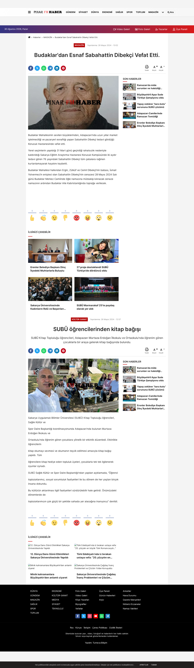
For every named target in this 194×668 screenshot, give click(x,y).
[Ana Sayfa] (29, 37)
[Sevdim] (54, 213)
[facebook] (30, 68)
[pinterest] (63, 68)
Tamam (154, 665)
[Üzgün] (110, 213)
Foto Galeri (144, 29)
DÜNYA (95, 12)
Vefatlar (79, 608)
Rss (72, 627)
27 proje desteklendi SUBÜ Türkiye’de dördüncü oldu (92, 269)
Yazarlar (162, 29)
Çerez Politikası (99, 627)
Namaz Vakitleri (130, 608)
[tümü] (163, 12)
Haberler (37, 37)
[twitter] (37, 68)
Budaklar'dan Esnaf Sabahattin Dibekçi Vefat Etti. (76, 37)
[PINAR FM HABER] (48, 12)
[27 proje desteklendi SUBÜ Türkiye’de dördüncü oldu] (96, 251)
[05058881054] (102, 616)
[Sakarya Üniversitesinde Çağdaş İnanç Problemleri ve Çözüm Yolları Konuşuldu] (96, 567)
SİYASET (83, 12)
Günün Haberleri (107, 595)
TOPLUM (140, 12)
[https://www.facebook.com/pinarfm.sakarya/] (77, 616)
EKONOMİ (107, 12)
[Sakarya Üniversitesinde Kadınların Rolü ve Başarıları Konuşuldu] (50, 289)
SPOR (130, 12)
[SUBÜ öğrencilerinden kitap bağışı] (73, 385)
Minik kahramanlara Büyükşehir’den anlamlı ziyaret (48, 576)
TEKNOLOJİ (57, 608)
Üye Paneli (181, 29)
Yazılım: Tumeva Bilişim (96, 643)
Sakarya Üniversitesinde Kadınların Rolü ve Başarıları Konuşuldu (47, 307)
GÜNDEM (70, 12)
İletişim (87, 627)
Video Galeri (123, 29)
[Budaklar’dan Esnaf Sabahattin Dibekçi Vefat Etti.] (73, 102)
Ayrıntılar (144, 665)
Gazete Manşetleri (132, 600)
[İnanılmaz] (99, 213)
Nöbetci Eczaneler (132, 604)
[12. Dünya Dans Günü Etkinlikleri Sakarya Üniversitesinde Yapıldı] (50, 547)
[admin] (108, 616)
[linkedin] (56, 68)
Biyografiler (80, 604)
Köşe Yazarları (82, 600)
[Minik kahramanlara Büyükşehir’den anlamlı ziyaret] (50, 567)
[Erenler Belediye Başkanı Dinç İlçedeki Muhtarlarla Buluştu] (50, 251)
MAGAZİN (153, 12)
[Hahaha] (88, 213)
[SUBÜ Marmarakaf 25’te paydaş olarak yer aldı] (96, 289)
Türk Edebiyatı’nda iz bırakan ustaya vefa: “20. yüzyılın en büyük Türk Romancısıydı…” (94, 556)
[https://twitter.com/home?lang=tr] (84, 616)
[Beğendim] (32, 213)
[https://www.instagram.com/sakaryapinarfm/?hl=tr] (89, 616)
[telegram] (50, 68)
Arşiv (101, 600)
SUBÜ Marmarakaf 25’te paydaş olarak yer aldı (95, 307)
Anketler (127, 591)
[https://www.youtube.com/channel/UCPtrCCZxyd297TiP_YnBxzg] (96, 616)
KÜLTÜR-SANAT (60, 595)
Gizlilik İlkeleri (115, 627)
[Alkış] (43, 213)
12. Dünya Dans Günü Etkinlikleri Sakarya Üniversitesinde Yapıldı (49, 556)
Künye (78, 627)
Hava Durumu (129, 595)
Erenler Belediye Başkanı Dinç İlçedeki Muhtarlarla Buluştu (48, 269)
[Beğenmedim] (65, 213)
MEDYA (55, 600)
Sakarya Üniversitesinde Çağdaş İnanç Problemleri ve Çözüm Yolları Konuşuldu (96, 576)
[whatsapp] (43, 68)
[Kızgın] (76, 213)
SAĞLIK (119, 12)
